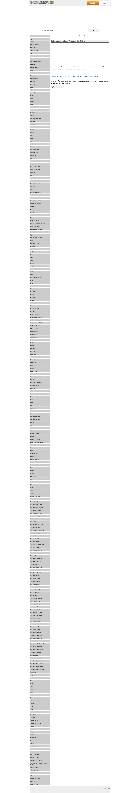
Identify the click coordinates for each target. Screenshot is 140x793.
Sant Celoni (33, 521)
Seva (31, 680)
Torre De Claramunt (35, 715)
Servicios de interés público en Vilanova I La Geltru (87, 90)
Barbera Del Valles (34, 78)
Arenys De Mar (33, 47)
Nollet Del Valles (34, 408)
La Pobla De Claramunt (35, 306)
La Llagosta (33, 303)
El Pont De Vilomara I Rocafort (37, 223)
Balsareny (32, 75)
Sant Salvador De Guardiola (36, 612)
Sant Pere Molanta (34, 592)
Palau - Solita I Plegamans (36, 442)
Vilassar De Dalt (34, 767)
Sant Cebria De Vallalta (35, 519)
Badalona (32, 64)
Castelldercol (33, 164)
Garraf (31, 254)
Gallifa (31, 252)
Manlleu (32, 342)
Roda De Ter (33, 476)
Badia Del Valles (34, 67)
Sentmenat (33, 678)
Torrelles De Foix (34, 720)
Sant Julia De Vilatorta (35, 561)
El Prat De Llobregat (35, 226)
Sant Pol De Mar (34, 595)
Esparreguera (33, 235)
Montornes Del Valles (35, 391)
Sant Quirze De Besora (35, 601)
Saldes (31, 487)
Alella (31, 41)
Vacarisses (32, 729)
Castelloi (32, 175)
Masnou (32, 357)
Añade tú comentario (58, 87)
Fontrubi (32, 249)
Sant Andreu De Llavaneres (36, 507)
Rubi (31, 479)
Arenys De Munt (34, 50)
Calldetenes (33, 107)
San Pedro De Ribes (35, 496)
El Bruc (32, 212)
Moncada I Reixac (34, 377)
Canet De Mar (33, 112)
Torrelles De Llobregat (35, 723)
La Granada (33, 297)
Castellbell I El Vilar (34, 149)
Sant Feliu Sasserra (34, 541)
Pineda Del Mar (34, 453)
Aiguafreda (32, 39)
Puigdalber (32, 467)
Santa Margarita (34, 655)
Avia (31, 58)
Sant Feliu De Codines (35, 536)
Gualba (32, 271)
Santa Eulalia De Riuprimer (36, 649)
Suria (31, 692)
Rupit (31, 482)
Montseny (32, 394)
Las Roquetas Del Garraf (36, 320)
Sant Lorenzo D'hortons (36, 567)
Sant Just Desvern (34, 564)
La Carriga (32, 288)
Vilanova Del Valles (34, 754)
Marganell (32, 348)
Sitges (31, 683)
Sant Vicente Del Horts (35, 621)
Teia (31, 700)
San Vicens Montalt (34, 499)
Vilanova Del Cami (34, 751)
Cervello (32, 195)
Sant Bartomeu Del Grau (36, 513)
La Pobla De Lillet (34, 308)
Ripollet (32, 473)
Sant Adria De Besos (35, 501)
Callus (31, 110)
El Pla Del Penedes (34, 220)
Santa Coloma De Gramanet (37, 644)
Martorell (32, 351)
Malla (31, 340)
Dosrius (32, 209)
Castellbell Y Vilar (34, 152)
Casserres (32, 138)
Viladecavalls (33, 746)
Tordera (32, 712)
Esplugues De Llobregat (36, 237)
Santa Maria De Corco (35, 661)
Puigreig (32, 470)
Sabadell (32, 484)
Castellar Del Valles (34, 146)
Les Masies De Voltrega (36, 325)
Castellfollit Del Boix (35, 169)
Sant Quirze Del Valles (35, 604)
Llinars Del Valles (34, 328)
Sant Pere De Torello (35, 590)
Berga (31, 87)
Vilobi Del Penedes (34, 784)
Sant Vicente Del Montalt (36, 624)
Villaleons (32, 775)
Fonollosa (32, 246)
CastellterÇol (33, 178)
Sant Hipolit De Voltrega (36, 550)
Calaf (31, 98)
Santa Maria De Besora (35, 658)
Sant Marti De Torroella (35, 573)
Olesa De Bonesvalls (35, 416)
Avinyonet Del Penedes (35, 61)
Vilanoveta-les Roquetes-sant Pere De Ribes (39, 763)
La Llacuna (32, 300)
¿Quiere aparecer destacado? (93, 2)
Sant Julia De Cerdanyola (36, 558)
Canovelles (32, 121)
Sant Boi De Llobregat (35, 516)
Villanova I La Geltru (35, 778)
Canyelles (32, 124)
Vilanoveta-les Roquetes (36, 760)
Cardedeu (32, 129)
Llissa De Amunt (34, 331)
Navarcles (32, 402)
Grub (31, 269)
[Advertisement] (70, 16)
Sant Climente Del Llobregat (37, 524)
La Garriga (32, 291)
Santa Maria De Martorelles (36, 663)
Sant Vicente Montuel (35, 629)
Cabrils (31, 95)
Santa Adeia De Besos (35, 632)
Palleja (31, 445)
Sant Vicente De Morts (35, 618)
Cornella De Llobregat (35, 203)
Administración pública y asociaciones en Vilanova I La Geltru (63, 90)
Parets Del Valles (34, 448)
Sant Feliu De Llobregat (35, 538)
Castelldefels (33, 161)
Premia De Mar (34, 465)
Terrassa (32, 703)
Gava (31, 257)
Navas (31, 405)
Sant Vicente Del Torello (36, 626)
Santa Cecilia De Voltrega (36, 635)
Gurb (31, 274)
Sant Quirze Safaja (34, 607)
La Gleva (32, 294)
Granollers (32, 266)
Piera (31, 450)
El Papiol (32, 217)
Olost (31, 425)
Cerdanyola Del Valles (35, 192)
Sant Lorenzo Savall (35, 570)
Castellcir (32, 158)
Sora (31, 686)
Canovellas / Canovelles (35, 118)
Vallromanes (33, 737)
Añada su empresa (104, 2)
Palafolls (32, 436)
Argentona (32, 53)
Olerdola (32, 413)
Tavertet (32, 697)
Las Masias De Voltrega (36, 317)
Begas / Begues (34, 84)
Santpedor (32, 675)
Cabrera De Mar (34, 93)
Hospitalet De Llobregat (36, 277)
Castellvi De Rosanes (35, 183)
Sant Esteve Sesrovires (35, 533)
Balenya (32, 73)
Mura (31, 399)
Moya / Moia (33, 396)
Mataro (32, 365)
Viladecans (32, 743)
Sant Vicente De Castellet (36, 615)
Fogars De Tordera (34, 243)
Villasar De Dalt (34, 781)
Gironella (32, 263)
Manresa (32, 345)
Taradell (32, 695)
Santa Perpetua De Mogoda (37, 669)
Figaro (31, 240)
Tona (31, 709)
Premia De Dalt (34, 462)
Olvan (31, 428)
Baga (31, 70)
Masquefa (32, 359)
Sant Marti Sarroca (34, 575)
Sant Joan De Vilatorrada (36, 553)
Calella (31, 104)
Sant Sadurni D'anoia (35, 609)
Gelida (31, 260)
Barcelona (32, 81)
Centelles (32, 186)
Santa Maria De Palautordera (37, 666)
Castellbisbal (33, 155)
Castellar (32, 141)
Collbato (32, 198)
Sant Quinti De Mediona (36, 598)
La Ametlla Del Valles (35, 286)
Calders (32, 101)
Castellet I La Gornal (35, 166)
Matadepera (33, 362)
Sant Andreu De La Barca (36, 504)
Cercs (31, 189)
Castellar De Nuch (34, 144)
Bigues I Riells (33, 90)
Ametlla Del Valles (34, 44)
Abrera (31, 36)
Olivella (32, 422)
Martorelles (33, 354)
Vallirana (32, 734)
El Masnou (32, 215)
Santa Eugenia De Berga (36, 646)
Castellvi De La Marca (35, 181)
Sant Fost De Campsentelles (37, 544)
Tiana (31, 706)
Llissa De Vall (33, 334)
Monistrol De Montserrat (36, 382)
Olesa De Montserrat (35, 419)
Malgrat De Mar (34, 337)
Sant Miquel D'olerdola (35, 578)
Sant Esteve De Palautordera (37, 530)
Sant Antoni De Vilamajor (36, 510)
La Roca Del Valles (34, 314)
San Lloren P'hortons (35, 493)
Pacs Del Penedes (34, 433)
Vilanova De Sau (34, 749)
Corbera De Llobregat (35, 200)
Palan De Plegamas (35, 439)
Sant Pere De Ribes (34, 584)
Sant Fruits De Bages (35, 547)
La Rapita (32, 311)
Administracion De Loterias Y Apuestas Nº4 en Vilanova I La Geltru (75, 76)
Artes (31, 56)
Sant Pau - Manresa (35, 581)
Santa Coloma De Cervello (36, 641)
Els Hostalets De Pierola (36, 232)
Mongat (32, 379)
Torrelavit (32, 717)
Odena (31, 411)
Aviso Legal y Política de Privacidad (103, 790)
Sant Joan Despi (34, 555)
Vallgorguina (33, 732)
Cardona (32, 132)
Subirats (32, 689)
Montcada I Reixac (34, 385)
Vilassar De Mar (34, 770)
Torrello (32, 726)
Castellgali (32, 172)
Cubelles (32, 206)
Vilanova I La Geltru (34, 757)
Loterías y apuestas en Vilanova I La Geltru (60, 93)
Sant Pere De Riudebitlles (36, 587)
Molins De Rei (33, 371)
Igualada (32, 280)
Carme (31, 135)
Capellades (32, 127)
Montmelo (32, 388)
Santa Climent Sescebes (36, 638)
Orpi (31, 430)
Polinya (32, 456)
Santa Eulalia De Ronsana (36, 652)
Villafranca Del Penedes (35, 773)
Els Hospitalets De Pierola (36, 229)
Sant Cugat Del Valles (35, 527)
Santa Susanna (33, 672)
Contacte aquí (107, 788)
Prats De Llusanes (34, 459)
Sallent (31, 490)
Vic (31, 740)
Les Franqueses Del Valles (36, 323)
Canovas (32, 115)
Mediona (32, 368)
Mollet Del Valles (34, 374)
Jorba (31, 283)
